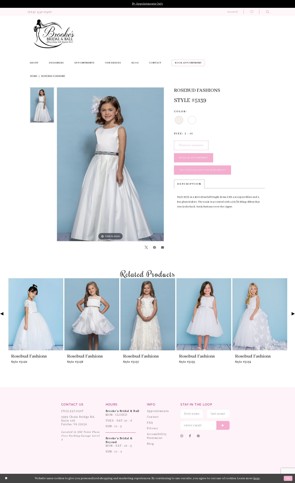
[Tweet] (146, 248)
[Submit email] (223, 425)
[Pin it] (154, 247)
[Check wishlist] (251, 11)
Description (189, 184)
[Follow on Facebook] (190, 436)
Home (33, 76)
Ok (288, 478)
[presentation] (35, 314)
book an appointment (193, 157)
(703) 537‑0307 (72, 411)
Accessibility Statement (157, 436)
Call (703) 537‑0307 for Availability (202, 170)
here (256, 478)
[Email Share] (162, 247)
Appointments (158, 411)
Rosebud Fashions (53, 76)
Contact (153, 417)
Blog (150, 444)
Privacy (152, 428)
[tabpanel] (42, 106)
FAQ (150, 423)
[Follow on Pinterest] (198, 436)
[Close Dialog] (6, 478)
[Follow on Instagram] (182, 436)
